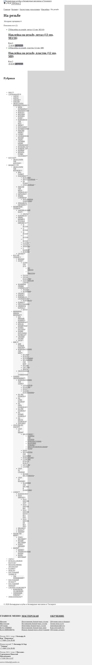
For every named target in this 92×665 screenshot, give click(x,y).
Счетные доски (21, 337)
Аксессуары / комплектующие (20, 104)
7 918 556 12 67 (7, 658)
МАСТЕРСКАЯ (30, 616)
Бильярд (15, 9)
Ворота (21, 112)
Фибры (25, 369)
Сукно (15, 492)
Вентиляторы (23, 110)
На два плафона (21, 395)
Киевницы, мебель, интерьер (17, 313)
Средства (26, 465)
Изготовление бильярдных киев (34, 628)
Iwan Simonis (21, 496)
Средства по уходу (18, 426)
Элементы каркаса (22, 307)
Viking (25, 214)
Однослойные (28, 185)
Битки (20, 550)
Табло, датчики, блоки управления (23, 142)
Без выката (30, 269)
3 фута (15, 96)
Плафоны (26, 387)
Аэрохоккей (13, 94)
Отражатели (27, 385)
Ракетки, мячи (21, 131)
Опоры (20, 293)
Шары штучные (21, 556)
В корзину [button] (19, 46)
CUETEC (25, 244)
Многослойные (29, 179)
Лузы (20, 261)
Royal (20, 530)
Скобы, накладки (27, 278)
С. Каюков (26, 249)
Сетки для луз (25, 264)
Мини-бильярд (21, 218)
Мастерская (4, 624)
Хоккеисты (22, 148)
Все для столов (16, 256)
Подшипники (23, 129)
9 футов (25, 240)
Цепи (25, 389)
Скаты (25, 275)
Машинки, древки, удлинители (23, 286)
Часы (20, 340)
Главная (7, 9)
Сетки (20, 134)
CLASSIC (26, 243)
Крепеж (21, 259)
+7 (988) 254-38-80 (7, 640)
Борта (25, 309)
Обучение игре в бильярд (60, 621)
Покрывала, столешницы (23, 298)
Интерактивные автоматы (15, 565)
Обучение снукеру (57, 630)
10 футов (25, 225)
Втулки (26, 355)
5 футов (16, 100)
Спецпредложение (16, 587)
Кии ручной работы (21, 345)
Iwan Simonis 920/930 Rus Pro (26, 513)
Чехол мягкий (21, 545)
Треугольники (23, 304)
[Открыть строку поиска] (9, 3)
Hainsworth (23, 494)
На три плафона (21, 410)
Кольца (26, 356)
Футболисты (23, 147)
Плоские (21, 423)
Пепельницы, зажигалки (28, 200)
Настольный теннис (13, 573)
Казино (11, 568)
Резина (21, 302)
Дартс (10, 559)
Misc (10, 92)
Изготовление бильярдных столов (35, 621)
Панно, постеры (21, 328)
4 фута (15, 98)
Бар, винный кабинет (21, 318)
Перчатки (22, 194)
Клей (25, 450)
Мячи (20, 125)
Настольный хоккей (13, 584)
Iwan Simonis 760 (26, 501)
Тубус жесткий (21, 538)
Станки (26, 467)
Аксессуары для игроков (30, 9)
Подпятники (28, 358)
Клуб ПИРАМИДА (7, 630)
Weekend (26, 246)
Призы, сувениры (22, 196)
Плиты (20, 295)
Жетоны (21, 114)
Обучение (4, 626)
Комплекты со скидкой (18, 590)
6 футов (16, 101)
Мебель (11, 570)
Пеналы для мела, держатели (22, 189)
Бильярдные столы (18, 207)
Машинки (27, 291)
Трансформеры (14, 597)
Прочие (26, 365)
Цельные (26, 252)
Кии (14, 342)
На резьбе (25, 182)
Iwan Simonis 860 (26, 506)
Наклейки (45, 9)
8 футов (25, 236)
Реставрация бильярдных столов (34, 624)
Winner (21, 532)
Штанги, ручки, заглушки (22, 154)
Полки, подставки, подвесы (22, 333)
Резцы (30, 448)
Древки (25, 290)
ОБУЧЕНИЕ (57, 616)
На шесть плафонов (22, 419)
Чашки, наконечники (28, 391)
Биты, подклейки (22, 108)
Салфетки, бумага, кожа (27, 461)
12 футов (25, 233)
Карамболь (22, 215)
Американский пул (57, 626)
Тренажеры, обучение (22, 204)
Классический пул (57, 628)
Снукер (21, 253)
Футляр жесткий (21, 541)
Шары (15, 548)
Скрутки (26, 367)
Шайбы (21, 150)
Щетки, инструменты (28, 475)
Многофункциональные (37, 447)
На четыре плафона (21, 414)
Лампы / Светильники (18, 377)
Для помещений (18, 577)
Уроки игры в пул (57, 624)
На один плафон (21, 400)
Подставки (22, 127)
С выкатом (31, 272)
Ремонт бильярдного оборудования (35, 630)
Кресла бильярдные (22, 325)
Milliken (21, 528)
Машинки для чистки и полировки (27, 486)
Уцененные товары (17, 594)
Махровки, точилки (32, 444)
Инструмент (28, 434)
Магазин (3, 621)
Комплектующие (34, 441)
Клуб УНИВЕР (6, 628)
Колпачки (27, 178)
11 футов (25, 229)
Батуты (11, 158)
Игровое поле (21, 117)
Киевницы (22, 322)
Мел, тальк (20, 173)
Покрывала (27, 300)
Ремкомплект (28, 458)
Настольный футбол (13, 581)
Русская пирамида (22, 222)
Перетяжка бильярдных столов (34, 626)
